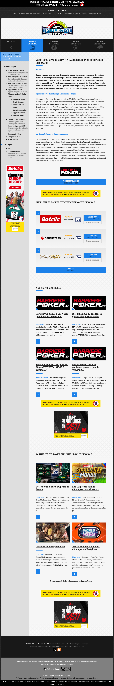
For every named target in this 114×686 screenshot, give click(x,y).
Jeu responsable (71, 646)
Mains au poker (19, 99)
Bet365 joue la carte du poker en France (52, 488)
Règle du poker (18, 102)
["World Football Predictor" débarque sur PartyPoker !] (89, 533)
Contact (81, 646)
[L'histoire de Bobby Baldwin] (53, 533)
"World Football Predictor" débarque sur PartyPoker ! (86, 548)
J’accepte (61, 684)
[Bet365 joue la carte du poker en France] (53, 473)
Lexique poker (18, 115)
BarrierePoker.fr (65, 107)
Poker (71, 270)
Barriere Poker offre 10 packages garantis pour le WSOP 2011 (85, 367)
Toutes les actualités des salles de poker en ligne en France (71, 581)
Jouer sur (93, 218)
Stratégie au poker (20, 110)
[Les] (74, 517)
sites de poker (64, 75)
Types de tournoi (19, 113)
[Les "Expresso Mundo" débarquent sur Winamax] (89, 473)
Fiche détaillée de (71, 182)
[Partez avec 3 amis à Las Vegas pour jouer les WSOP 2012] (53, 303)
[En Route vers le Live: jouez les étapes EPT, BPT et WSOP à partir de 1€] (53, 353)
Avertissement (49, 646)
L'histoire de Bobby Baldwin (50, 546)
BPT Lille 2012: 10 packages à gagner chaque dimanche (87, 315)
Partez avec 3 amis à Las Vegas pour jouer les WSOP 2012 (52, 315)
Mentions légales (36, 646)
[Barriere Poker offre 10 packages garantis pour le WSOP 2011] (89, 353)
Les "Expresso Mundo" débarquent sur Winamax (85, 488)
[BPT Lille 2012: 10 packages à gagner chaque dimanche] (89, 303)
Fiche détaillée (93, 222)
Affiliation (60, 646)
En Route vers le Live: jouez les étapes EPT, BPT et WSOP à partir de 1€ (52, 367)
